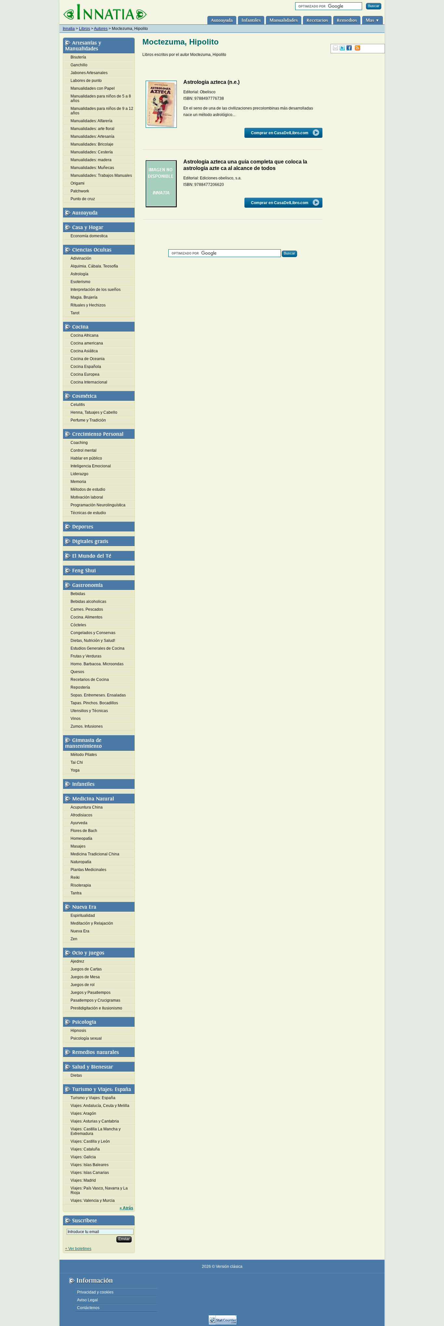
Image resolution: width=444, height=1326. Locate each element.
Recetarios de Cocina (90, 679)
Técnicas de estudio (88, 513)
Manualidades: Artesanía (92, 136)
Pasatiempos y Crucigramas (95, 1000)
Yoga (75, 770)
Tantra (76, 893)
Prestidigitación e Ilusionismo (96, 1008)
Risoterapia (81, 885)
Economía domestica (89, 236)
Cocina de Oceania (88, 359)
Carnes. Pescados (87, 609)
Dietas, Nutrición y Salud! (93, 640)
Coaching (79, 442)
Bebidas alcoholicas (88, 601)
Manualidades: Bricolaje (92, 144)
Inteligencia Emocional (91, 466)
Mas (372, 20)
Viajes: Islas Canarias (90, 1172)
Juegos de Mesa (85, 977)
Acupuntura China (87, 807)
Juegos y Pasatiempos (91, 992)
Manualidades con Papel (93, 88)
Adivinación (81, 258)
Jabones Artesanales (89, 73)
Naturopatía (81, 862)
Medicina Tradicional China (95, 854)
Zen (74, 939)
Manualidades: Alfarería (91, 121)
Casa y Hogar (87, 227)
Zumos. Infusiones (87, 726)
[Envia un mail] (335, 47)
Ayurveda (79, 823)
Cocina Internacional (89, 382)
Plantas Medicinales (88, 869)
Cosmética (84, 396)
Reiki (75, 877)
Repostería (80, 687)
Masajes (78, 846)
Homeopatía (81, 838)
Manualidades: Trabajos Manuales (101, 175)
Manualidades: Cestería (92, 152)
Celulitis (78, 404)
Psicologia (84, 1022)
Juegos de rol (83, 984)
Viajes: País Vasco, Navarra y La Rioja (99, 1190)
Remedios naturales (95, 1052)
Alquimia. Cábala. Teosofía (94, 266)
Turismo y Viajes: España (101, 1089)
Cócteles (78, 625)
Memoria (78, 481)
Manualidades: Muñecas (92, 167)
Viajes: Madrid (83, 1180)
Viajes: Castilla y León (90, 1141)
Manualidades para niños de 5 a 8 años (101, 98)
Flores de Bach (84, 830)
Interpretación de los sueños (96, 289)
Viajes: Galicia (83, 1157)
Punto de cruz (83, 199)
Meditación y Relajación (92, 923)
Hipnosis (78, 1030)
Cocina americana (87, 343)
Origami (78, 183)
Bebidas (78, 594)
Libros (84, 28)
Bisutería (78, 57)
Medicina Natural (93, 799)
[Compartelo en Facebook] (349, 47)
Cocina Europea (85, 374)
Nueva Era (84, 907)
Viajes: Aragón (83, 1113)
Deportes (82, 527)
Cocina (80, 327)
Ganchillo (79, 65)
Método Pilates (84, 754)
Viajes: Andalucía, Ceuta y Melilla (100, 1105)
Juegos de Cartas (86, 969)
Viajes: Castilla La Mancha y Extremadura (96, 1131)
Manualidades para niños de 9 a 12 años (102, 110)
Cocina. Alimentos (86, 617)
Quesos (77, 672)
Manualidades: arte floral (92, 128)
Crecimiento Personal (98, 434)
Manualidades (283, 20)
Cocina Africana (84, 335)
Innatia (69, 28)
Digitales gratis (90, 541)
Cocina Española (86, 366)
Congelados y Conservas (93, 632)
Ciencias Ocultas (91, 250)
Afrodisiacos (81, 815)
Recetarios (317, 20)
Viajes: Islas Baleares (90, 1165)
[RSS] (357, 47)
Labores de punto (86, 80)
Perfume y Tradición (88, 420)
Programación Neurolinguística (98, 505)
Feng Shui (84, 570)
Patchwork (80, 191)
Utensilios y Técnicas (89, 710)
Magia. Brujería (84, 297)
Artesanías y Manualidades (83, 46)
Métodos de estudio (88, 489)
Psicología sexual (86, 1038)
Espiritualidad (83, 915)
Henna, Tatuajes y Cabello (94, 412)
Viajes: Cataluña (85, 1149)
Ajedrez (77, 961)
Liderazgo (79, 474)
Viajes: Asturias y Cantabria (95, 1121)
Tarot (75, 313)
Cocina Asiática (84, 351)
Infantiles (251, 20)
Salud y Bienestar (92, 1067)
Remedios (347, 20)
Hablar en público (86, 458)
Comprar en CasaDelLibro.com (280, 133)
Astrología (79, 274)
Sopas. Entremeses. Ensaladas (98, 695)
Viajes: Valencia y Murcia (93, 1200)
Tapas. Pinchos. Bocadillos (94, 703)
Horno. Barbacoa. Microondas (97, 664)
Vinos (76, 718)
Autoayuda (222, 20)
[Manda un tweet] (342, 47)
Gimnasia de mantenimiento (83, 743)
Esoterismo (80, 282)
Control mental (84, 450)
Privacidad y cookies (95, 1292)
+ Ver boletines (78, 1248)
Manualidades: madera (91, 160)
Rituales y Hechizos (88, 305)
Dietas (76, 1075)
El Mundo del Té (91, 556)
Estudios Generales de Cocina (97, 648)
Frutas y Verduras (86, 656)
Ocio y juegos (88, 953)
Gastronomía (87, 585)
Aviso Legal (87, 1300)
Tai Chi (77, 762)
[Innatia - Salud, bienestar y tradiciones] (105, 12)
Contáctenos (88, 1308)
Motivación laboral (87, 497)
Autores (101, 28)
